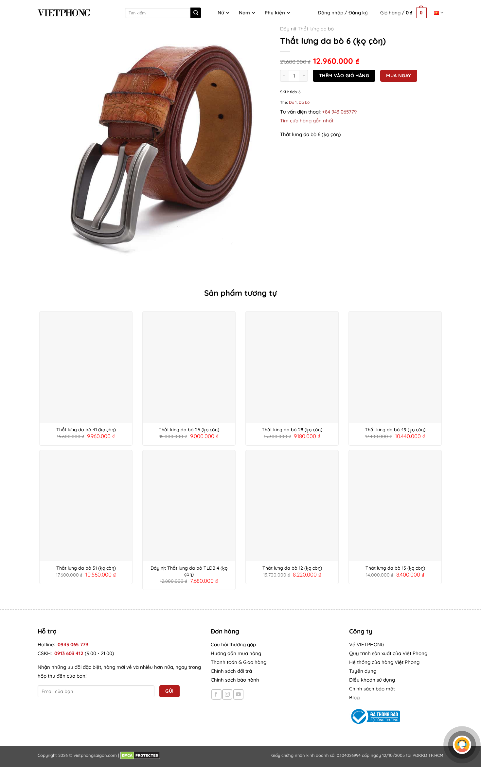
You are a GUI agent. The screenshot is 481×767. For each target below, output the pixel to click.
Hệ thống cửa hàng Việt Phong (384, 662)
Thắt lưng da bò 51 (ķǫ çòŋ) (86, 568)
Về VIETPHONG (366, 644)
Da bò (304, 102)
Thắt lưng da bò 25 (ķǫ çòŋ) (189, 430)
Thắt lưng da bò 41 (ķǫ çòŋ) (86, 430)
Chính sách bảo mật (372, 689)
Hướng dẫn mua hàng (236, 653)
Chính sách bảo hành (235, 680)
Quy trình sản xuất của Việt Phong (388, 653)
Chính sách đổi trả (231, 671)
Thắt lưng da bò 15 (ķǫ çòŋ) (395, 568)
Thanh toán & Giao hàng (238, 662)
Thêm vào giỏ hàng (344, 75)
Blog (354, 697)
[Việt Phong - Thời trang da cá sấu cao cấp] (64, 12)
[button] (403, 13)
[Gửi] (195, 13)
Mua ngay (398, 75)
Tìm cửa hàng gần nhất (306, 120)
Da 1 (293, 102)
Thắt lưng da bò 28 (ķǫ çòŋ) (292, 430)
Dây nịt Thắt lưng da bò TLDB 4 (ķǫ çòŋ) (189, 571)
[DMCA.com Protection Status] (140, 755)
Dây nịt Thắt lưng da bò (307, 29)
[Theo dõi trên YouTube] (238, 694)
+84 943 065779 (339, 112)
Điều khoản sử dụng (372, 680)
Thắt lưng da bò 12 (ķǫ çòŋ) (292, 568)
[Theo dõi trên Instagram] (227, 694)
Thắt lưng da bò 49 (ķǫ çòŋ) (395, 430)
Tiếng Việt (438, 12)
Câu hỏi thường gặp (233, 644)
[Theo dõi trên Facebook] (216, 694)
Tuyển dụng (362, 671)
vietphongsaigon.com (95, 755)
